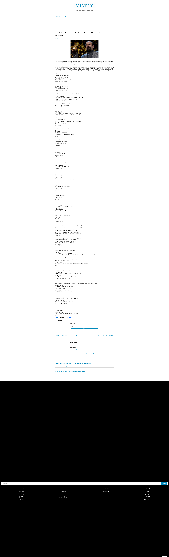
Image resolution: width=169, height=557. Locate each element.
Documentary (21, 491)
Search (164, 483)
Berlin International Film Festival (61, 16)
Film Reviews (63, 491)
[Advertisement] (84, 24)
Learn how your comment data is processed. (90, 353)
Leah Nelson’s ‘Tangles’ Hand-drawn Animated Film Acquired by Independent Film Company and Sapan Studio (71, 368)
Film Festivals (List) (105, 491)
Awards (63, 490)
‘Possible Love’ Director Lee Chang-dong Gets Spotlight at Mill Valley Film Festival (67, 366)
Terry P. (57, 38)
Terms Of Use (147, 494)
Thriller (21, 499)
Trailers (63, 493)
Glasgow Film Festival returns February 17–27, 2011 (104, 335)
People (63, 496)
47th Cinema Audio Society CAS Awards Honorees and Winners (67, 335)
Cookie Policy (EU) (147, 499)
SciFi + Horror (21, 496)
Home (77, 10)
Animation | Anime (21, 490)
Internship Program (147, 497)
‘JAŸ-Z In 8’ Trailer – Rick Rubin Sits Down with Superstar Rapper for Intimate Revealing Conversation (70, 371)
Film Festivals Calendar (105, 493)
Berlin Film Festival (75, 73)
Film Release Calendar (63, 497)
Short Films (21, 497)
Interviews (63, 494)
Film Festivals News (105, 490)
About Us (147, 491)
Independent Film (21, 494)
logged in (76, 349)
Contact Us (148, 496)
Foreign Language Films (21, 493)
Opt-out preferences (148, 500)
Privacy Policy (147, 493)
